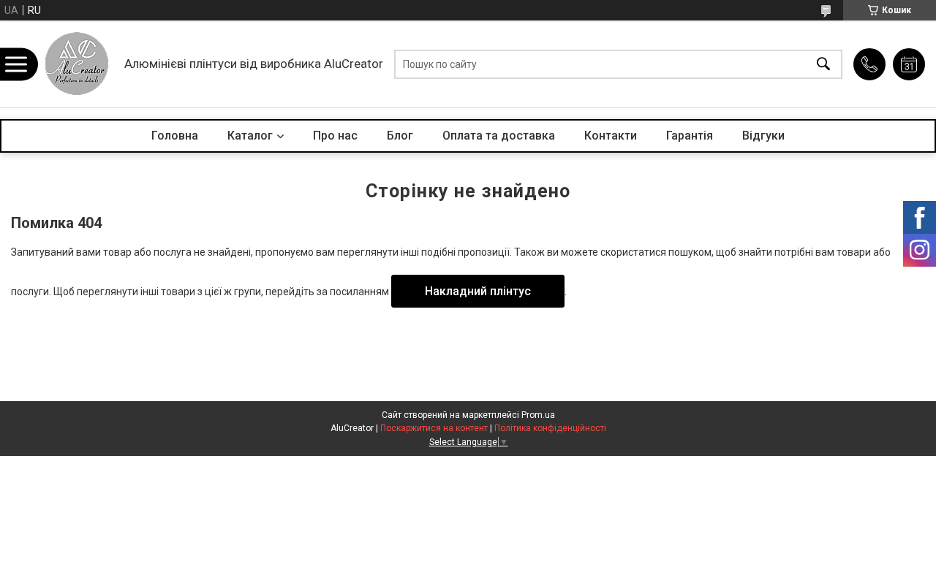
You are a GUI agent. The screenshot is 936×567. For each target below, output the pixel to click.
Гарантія (689, 135)
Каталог (250, 135)
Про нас (335, 135)
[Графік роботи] (909, 64)
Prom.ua (538, 415)
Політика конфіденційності (550, 428)
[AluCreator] (76, 64)
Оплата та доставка (498, 135)
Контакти (610, 135)
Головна (174, 135)
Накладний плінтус (478, 291)
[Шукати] (823, 63)
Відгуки (763, 135)
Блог (400, 135)
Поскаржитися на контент (434, 428)
